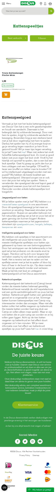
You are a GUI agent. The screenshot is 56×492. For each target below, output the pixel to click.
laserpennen (7, 227)
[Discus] (28, 3)
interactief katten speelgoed (15, 204)
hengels (39, 224)
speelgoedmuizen (25, 224)
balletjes (48, 224)
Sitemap (36, 455)
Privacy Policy (24, 455)
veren (19, 227)
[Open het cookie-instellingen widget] (4, 488)
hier (23, 152)
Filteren (42, 38)
